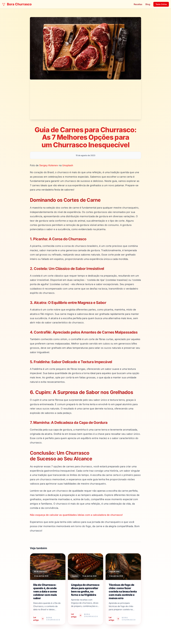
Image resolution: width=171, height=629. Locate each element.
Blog (147, 4)
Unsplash (67, 165)
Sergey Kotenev (48, 165)
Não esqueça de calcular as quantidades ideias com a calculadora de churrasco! (76, 514)
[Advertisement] (85, 99)
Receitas (138, 4)
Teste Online (161, 4)
